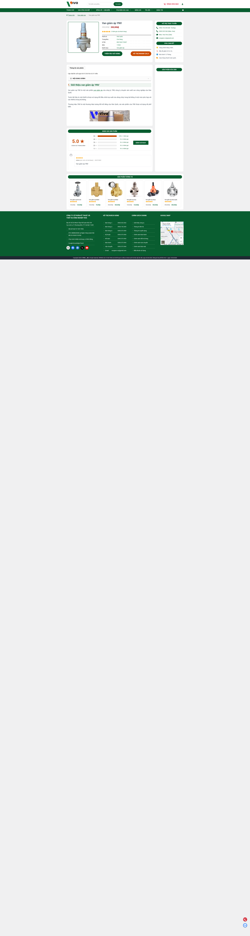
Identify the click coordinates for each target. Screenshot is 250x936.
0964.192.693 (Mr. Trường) (167, 28)
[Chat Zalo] (245, 925)
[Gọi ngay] (245, 919)
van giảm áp (98, 90)
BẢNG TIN (160, 10)
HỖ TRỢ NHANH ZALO (141, 54)
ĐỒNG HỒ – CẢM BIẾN (103, 10)
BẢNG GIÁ (138, 10)
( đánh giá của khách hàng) (119, 31)
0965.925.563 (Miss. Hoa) (167, 31)
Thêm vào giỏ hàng (112, 54)
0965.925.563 (173, 4)
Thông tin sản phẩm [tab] (77, 68)
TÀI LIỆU (147, 10)
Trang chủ (71, 15)
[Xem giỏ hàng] (182, 10)
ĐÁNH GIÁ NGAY (141, 143)
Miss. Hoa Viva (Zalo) (165, 34)
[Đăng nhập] (182, 4)
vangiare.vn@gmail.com (166, 38)
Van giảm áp (82, 15)
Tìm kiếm (118, 4)
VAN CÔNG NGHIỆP (84, 10)
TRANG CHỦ (70, 10)
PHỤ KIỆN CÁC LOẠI (122, 10)
